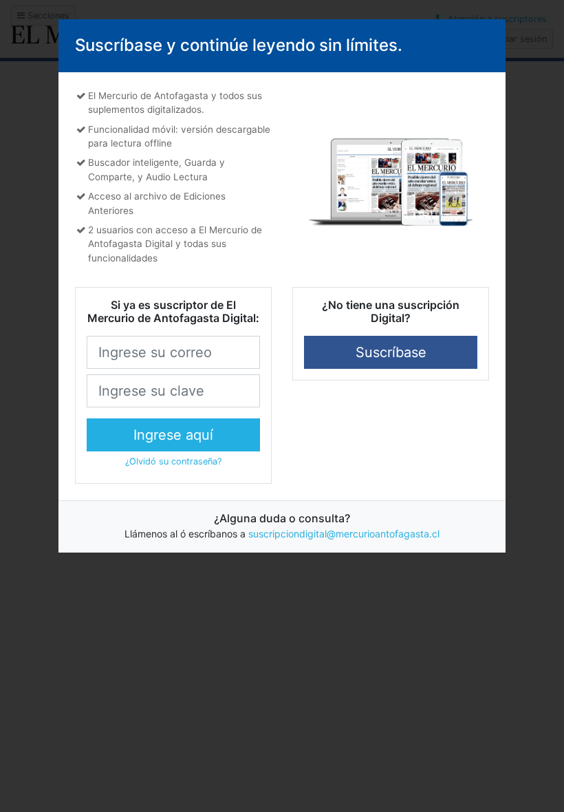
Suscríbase (391, 352)
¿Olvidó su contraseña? (173, 461)
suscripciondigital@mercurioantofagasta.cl (344, 533)
